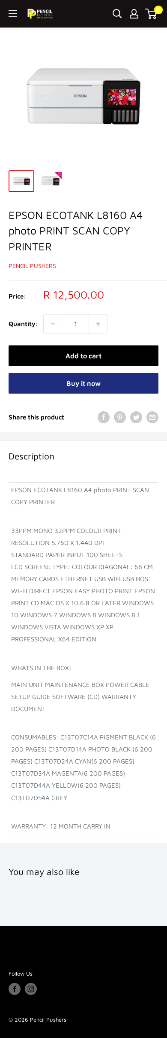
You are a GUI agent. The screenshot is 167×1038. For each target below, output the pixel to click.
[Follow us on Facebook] (15, 989)
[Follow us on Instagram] (31, 989)
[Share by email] (152, 417)
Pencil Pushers (32, 265)
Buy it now (83, 383)
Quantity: (23, 323)
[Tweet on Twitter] (136, 417)
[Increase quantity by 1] (98, 324)
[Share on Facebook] (104, 417)
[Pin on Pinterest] (120, 417)
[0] (151, 14)
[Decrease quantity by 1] (53, 324)
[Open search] (117, 13)
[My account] (134, 13)
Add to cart (83, 356)
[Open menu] (13, 13)
